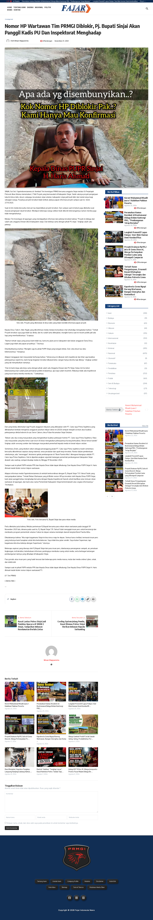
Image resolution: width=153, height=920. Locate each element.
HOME (9, 7)
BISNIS (9, 10)
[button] (145, 410)
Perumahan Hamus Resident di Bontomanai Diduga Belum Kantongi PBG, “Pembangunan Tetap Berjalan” (135, 217)
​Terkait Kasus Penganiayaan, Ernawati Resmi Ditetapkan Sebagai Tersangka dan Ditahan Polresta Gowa (135, 271)
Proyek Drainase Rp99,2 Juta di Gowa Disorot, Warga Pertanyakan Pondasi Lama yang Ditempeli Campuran (135, 252)
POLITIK (47, 7)
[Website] (51, 665)
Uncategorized (9, 19)
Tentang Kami (41, 881)
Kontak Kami (57, 881)
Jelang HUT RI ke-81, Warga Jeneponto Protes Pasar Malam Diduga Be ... (82, 770)
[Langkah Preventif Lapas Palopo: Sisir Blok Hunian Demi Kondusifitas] (114, 461)
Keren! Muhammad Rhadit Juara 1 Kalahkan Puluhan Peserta (17, 705)
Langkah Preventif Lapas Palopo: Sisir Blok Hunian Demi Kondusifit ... (82, 705)
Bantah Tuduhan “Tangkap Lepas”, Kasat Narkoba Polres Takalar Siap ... (50, 770)
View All (145, 426)
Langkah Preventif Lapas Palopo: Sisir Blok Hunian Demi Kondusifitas (136, 235)
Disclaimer (99, 881)
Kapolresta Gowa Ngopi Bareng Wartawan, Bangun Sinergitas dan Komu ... (51, 738)
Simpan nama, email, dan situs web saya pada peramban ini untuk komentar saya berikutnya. (42, 823)
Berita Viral (112, 425)
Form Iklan (52, 887)
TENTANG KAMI (19, 7)
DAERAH (30, 7)
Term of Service (78, 887)
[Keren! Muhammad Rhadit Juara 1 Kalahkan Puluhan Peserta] (114, 436)
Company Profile (72, 881)
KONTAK (17, 10)
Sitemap (64, 887)
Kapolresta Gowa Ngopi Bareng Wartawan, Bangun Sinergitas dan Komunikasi (135, 290)
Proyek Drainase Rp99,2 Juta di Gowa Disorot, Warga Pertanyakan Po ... (18, 737)
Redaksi (87, 881)
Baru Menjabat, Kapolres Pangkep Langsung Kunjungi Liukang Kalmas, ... (18, 770)
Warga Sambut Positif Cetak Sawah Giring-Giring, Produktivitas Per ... (81, 737)
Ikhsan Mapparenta (21, 41)
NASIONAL (39, 7)
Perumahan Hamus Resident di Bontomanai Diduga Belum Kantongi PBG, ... (50, 706)
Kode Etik (112, 881)
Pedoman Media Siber (97, 887)
